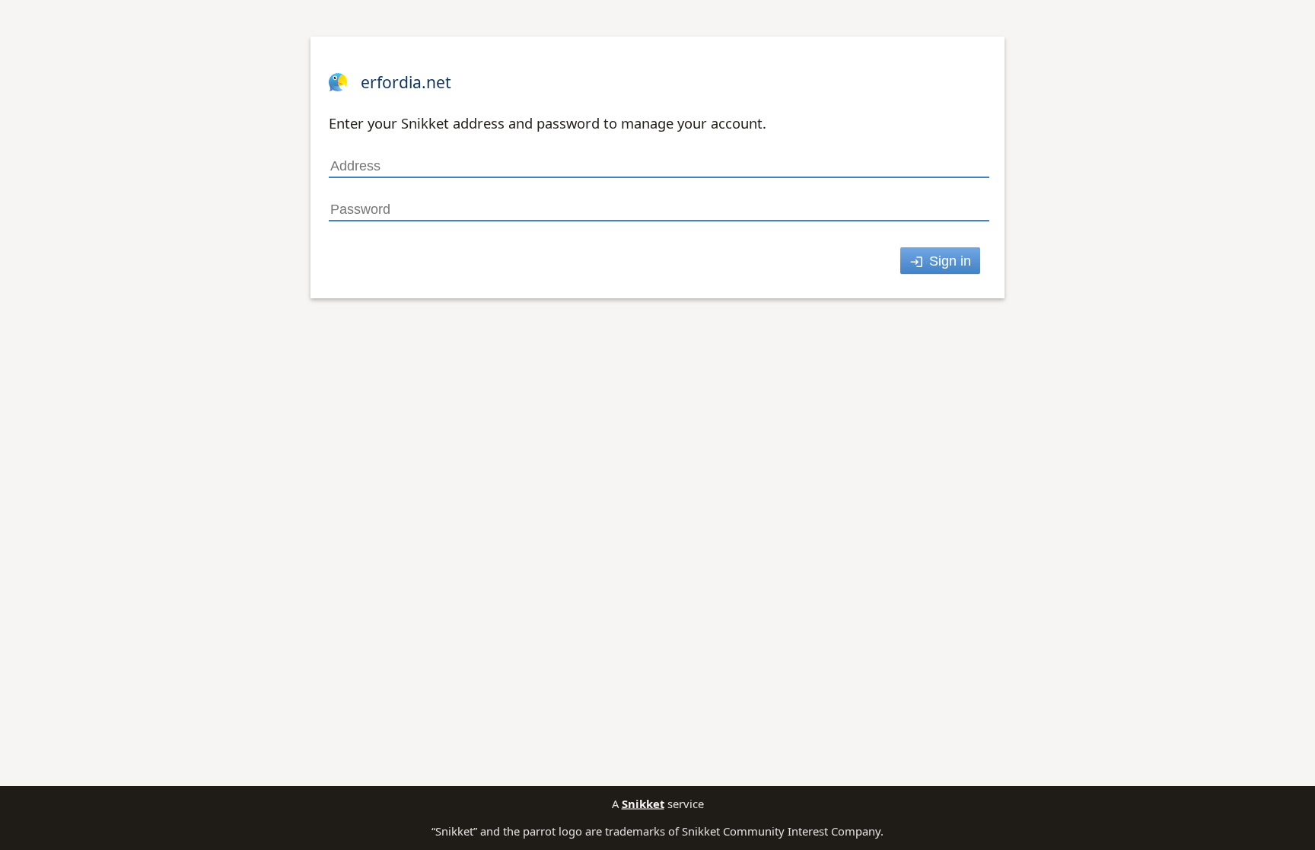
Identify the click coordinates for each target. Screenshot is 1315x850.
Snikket (643, 803)
